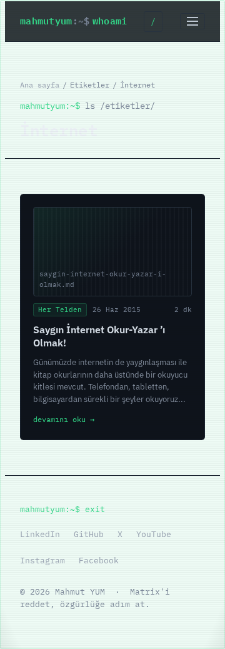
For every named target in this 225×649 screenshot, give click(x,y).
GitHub (89, 534)
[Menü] (192, 21)
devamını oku (63, 419)
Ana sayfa (39, 84)
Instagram (42, 560)
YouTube (153, 534)
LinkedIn (40, 534)
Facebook (99, 560)
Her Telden (60, 309)
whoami (73, 21)
